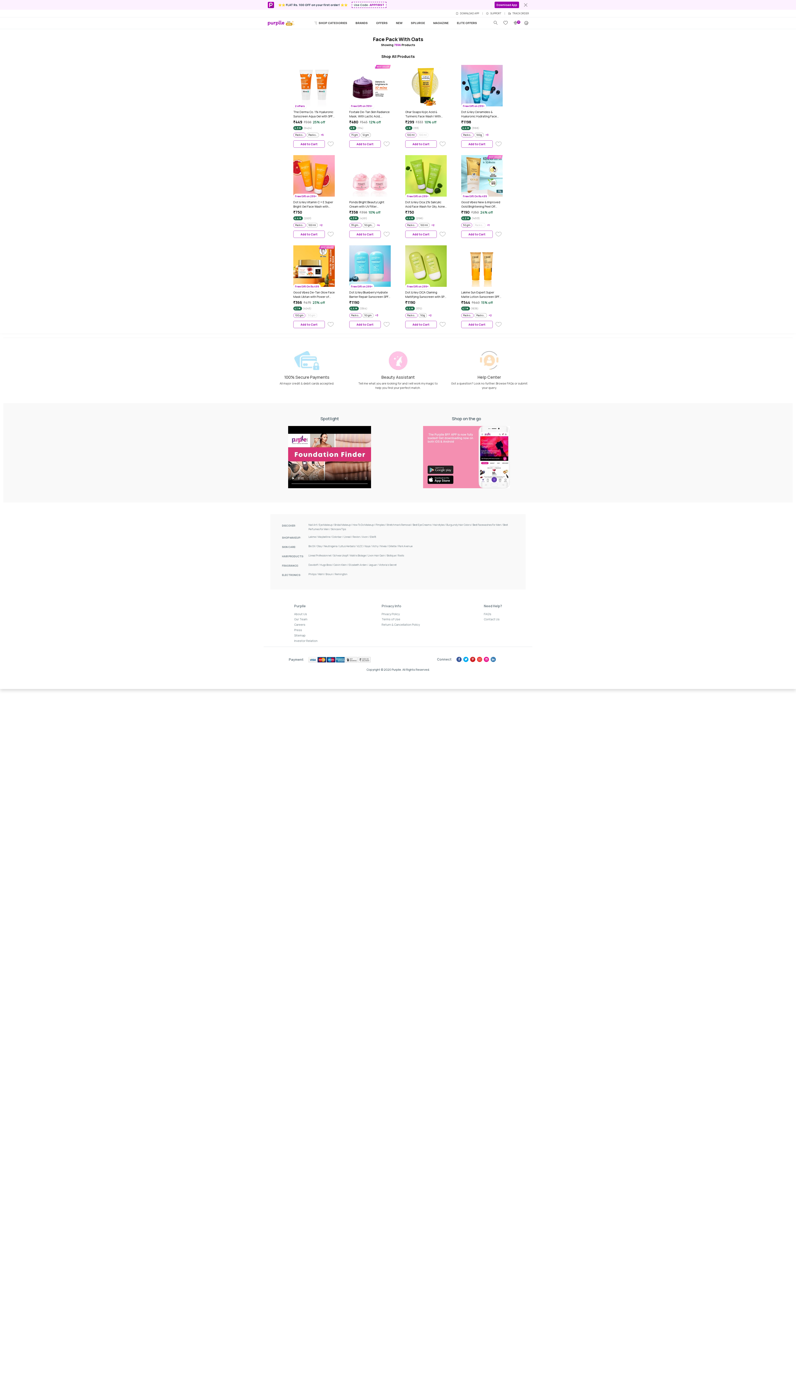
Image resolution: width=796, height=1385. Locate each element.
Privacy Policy (391, 614)
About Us (300, 614)
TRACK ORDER (520, 13)
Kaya (368, 546)
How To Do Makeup (364, 525)
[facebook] (459, 659)
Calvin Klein (341, 565)
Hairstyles (439, 525)
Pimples (381, 525)
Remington (341, 574)
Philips (313, 574)
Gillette (393, 546)
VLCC (361, 546)
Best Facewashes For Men (488, 525)
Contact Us (492, 619)
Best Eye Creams (423, 525)
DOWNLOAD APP (469, 13)
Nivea (384, 546)
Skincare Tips (338, 529)
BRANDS (362, 23)
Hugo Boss (327, 565)
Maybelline (325, 537)
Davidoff (314, 565)
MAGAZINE (441, 23)
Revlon (357, 537)
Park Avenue (405, 546)
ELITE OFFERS (467, 23)
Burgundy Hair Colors (459, 525)
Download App (506, 5)
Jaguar (374, 565)
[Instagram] (486, 659)
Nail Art (313, 525)
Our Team (300, 619)
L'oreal (348, 537)
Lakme (313, 537)
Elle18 (373, 537)
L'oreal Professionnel (320, 555)
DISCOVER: (289, 525)
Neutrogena (331, 546)
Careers (299, 625)
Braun (330, 574)
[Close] (525, 4)
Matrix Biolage (359, 555)
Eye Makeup (326, 525)
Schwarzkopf (341, 555)
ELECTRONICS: (291, 575)
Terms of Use (391, 619)
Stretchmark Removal (399, 525)
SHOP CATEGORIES (332, 23)
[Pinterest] (472, 659)
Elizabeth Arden (359, 565)
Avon (366, 537)
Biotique (392, 555)
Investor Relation (306, 641)
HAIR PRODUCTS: (293, 556)
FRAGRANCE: (290, 565)
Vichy (376, 546)
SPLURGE (418, 23)
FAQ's (487, 614)
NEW (399, 23)
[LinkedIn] (493, 659)
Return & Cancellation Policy (401, 625)
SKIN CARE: (289, 547)
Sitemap (300, 635)
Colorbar (338, 537)
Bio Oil (312, 546)
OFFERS (382, 23)
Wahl (322, 574)
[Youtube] (479, 659)
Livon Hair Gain (377, 555)
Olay (320, 546)
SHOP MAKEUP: (291, 537)
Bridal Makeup (343, 525)
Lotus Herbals (348, 546)
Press (298, 630)
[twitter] (465, 659)
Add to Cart (309, 144)
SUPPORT (495, 13)
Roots (401, 555)
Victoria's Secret (388, 565)
